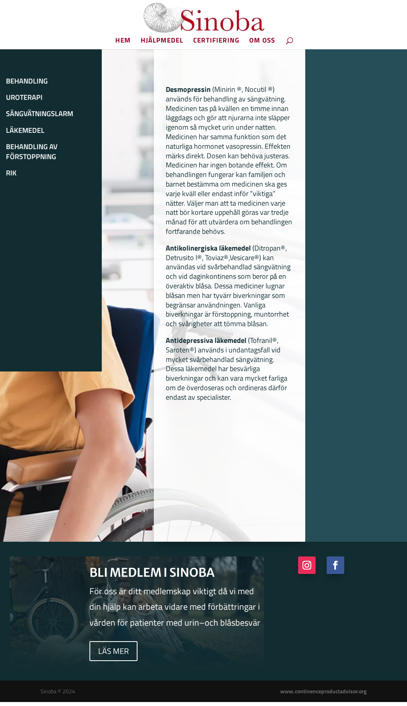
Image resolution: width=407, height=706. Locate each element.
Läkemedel (25, 130)
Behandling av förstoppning (32, 152)
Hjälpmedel (162, 41)
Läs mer (113, 651)
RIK (11, 173)
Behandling (27, 81)
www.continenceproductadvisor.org (323, 691)
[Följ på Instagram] (307, 565)
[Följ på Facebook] (335, 565)
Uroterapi (24, 97)
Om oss (262, 41)
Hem (123, 41)
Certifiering (216, 41)
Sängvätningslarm (39, 114)
